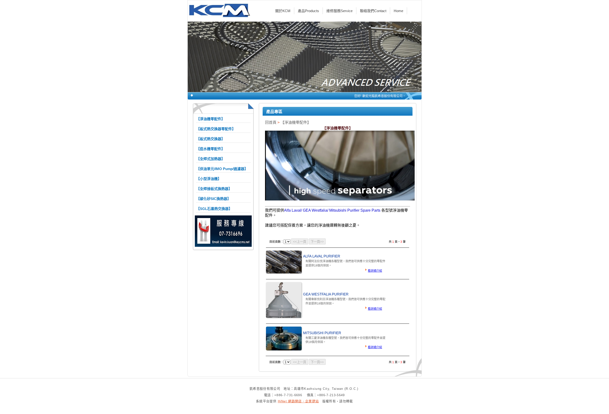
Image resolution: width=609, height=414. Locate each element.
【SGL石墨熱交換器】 (214, 209)
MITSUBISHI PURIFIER (322, 333)
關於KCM (282, 11)
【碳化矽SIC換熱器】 (213, 199)
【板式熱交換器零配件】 (216, 129)
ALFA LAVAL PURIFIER (321, 256)
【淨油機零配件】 (210, 119)
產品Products (308, 11)
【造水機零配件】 (210, 149)
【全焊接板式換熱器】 (214, 189)
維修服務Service (339, 11)
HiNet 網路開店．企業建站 (298, 401)
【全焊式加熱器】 (210, 159)
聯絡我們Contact (373, 11)
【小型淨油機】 (208, 179)
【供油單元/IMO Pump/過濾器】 (222, 169)
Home (398, 11)
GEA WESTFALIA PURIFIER (326, 294)
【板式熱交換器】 (210, 139)
